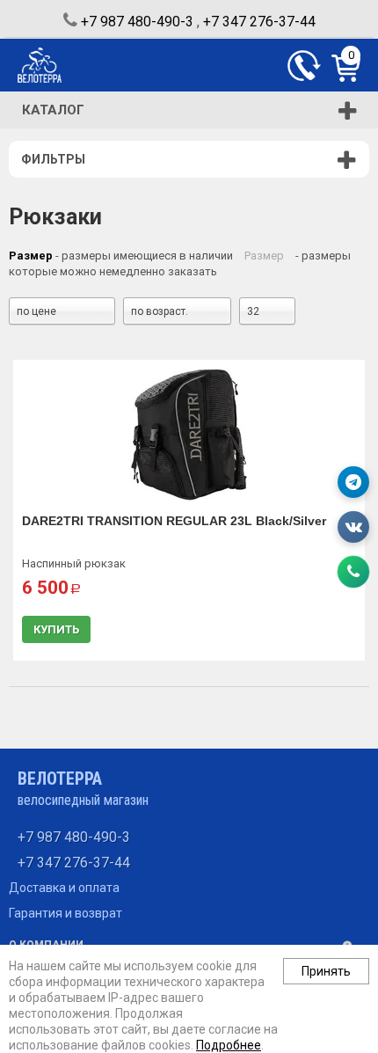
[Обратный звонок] (304, 65)
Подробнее (228, 1045)
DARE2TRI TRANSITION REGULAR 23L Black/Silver (174, 521)
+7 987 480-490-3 (137, 21)
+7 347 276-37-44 (259, 21)
